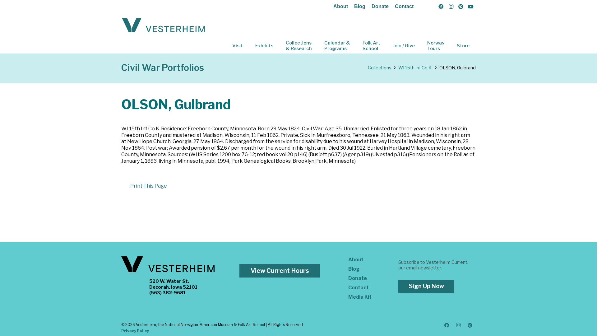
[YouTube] (471, 7)
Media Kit (360, 297)
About (340, 6)
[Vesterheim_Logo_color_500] (163, 25)
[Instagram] (451, 7)
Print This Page (148, 186)
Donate (380, 6)
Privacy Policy (135, 331)
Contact (404, 6)
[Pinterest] (461, 7)
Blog (359, 6)
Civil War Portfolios (162, 67)
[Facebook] (441, 7)
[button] (247, 46)
